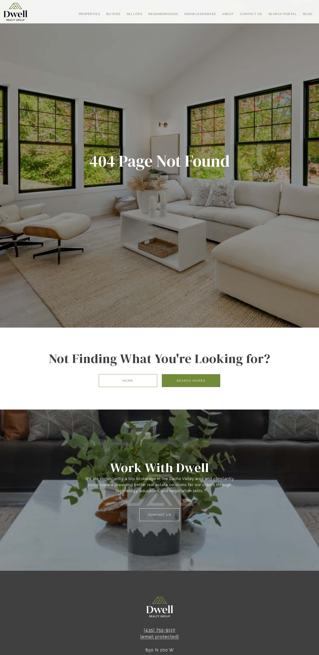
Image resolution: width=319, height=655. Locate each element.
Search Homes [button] (191, 380)
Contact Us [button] (159, 514)
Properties (89, 14)
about (228, 14)
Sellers (134, 14)
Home (128, 380)
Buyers (113, 14)
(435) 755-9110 (159, 629)
